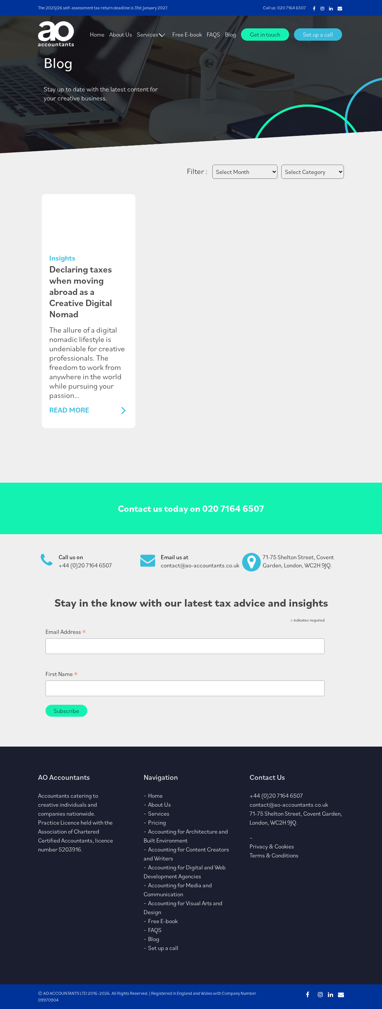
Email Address (66, 631)
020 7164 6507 (291, 7)
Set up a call (318, 34)
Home (97, 34)
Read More (69, 410)
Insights (62, 258)
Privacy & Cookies (272, 846)
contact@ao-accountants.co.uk (200, 565)
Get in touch (265, 34)
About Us (120, 34)
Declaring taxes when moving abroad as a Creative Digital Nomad (80, 292)
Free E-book (187, 34)
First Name (62, 674)
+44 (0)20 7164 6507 (85, 565)
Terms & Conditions (274, 855)
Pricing (157, 822)
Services (147, 34)
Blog (230, 34)
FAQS (213, 34)
